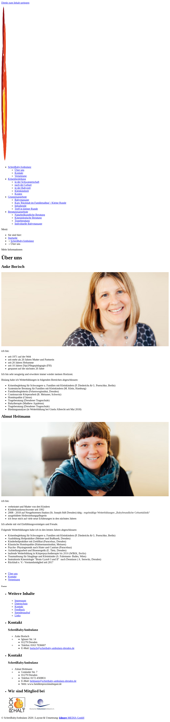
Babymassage (22, 199)
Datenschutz (21, 603)
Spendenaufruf (22, 612)
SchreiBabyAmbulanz (22, 241)
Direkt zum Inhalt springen (15, 2)
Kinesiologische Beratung (28, 217)
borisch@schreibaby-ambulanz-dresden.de (52, 648)
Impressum (20, 600)
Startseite (12, 238)
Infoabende (20, 205)
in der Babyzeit (23, 187)
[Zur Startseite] (17, 161)
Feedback (20, 609)
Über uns (19, 170)
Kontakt (19, 173)
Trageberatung (22, 220)
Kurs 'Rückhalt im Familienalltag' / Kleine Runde (40, 202)
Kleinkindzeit (22, 190)
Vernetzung (21, 176)
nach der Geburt (23, 184)
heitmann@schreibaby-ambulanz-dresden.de (53, 681)
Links (18, 615)
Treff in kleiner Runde (26, 208)
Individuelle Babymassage (28, 223)
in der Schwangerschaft (27, 181)
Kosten (18, 193)
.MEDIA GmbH (71, 717)
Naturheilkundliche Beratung (30, 214)
